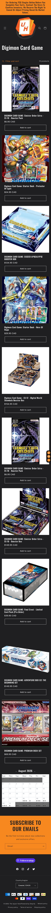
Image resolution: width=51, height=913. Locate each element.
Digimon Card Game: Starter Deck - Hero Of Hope (23, 328)
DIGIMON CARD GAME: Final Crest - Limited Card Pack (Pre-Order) (23, 610)
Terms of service (26, 907)
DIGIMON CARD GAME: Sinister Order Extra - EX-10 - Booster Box (23, 540)
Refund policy (42, 903)
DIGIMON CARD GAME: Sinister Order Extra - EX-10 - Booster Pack (23, 116)
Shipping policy (40, 907)
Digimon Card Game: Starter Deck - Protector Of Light (24, 187)
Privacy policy (13, 907)
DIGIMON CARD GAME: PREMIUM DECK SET (22, 751)
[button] (5, 28)
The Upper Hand (15, 903)
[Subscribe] (43, 846)
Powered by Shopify (28, 903)
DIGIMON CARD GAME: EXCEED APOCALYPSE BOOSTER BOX (23, 257)
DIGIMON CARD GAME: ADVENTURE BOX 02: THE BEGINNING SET (25, 681)
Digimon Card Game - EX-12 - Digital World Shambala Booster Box (23, 399)
